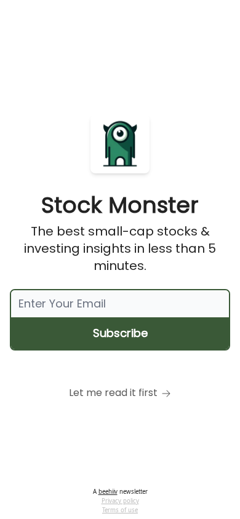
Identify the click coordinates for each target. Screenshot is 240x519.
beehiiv (108, 492)
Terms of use (120, 510)
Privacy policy (120, 501)
